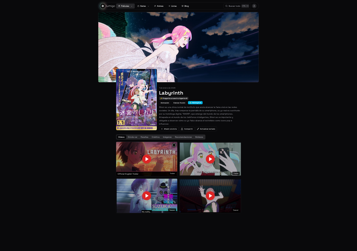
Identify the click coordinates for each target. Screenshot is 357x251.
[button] (146, 159)
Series (143, 6)
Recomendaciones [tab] (183, 137)
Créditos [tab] (156, 137)
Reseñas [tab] (144, 137)
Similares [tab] (199, 137)
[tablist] (160, 137)
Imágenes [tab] (167, 137)
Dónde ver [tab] (132, 137)
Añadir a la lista (170, 129)
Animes (160, 6)
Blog (186, 6)
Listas (174, 6)
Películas (125, 6)
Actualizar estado (207, 129)
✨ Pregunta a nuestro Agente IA (173, 98)
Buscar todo (238, 6)
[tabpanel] (178, 177)
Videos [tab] (121, 137)
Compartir (188, 129)
